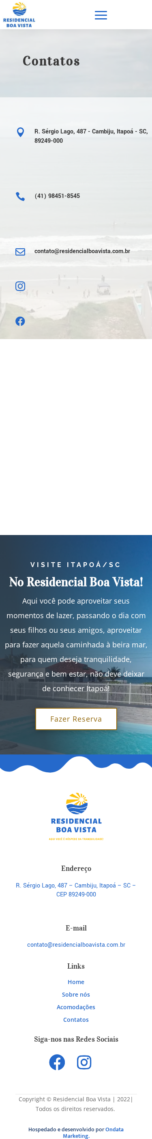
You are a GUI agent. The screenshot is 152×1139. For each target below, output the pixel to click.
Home (76, 982)
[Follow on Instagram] (84, 1062)
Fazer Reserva (76, 719)
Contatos (76, 1019)
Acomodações (76, 1007)
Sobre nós (76, 994)
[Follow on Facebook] (57, 1062)
